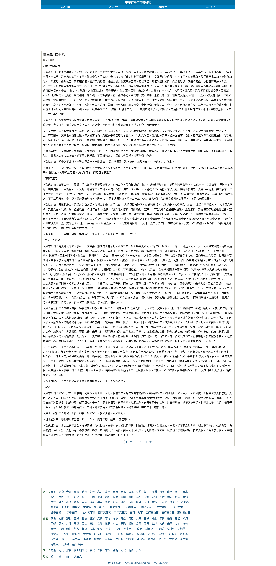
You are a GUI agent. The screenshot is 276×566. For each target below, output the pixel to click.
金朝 (115, 550)
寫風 (115, 491)
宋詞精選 (130, 507)
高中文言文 (120, 512)
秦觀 (53, 528)
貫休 (61, 523)
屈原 (146, 523)
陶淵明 (171, 528)
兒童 (68, 497)
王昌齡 (119, 534)
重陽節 (87, 507)
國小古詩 (178, 507)
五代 (99, 550)
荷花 (138, 491)
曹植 (177, 518)
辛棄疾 (127, 528)
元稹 (99, 518)
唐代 (92, 550)
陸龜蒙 (130, 534)
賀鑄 (84, 528)
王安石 (65, 534)
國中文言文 (104, 512)
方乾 (185, 523)
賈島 (138, 518)
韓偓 (162, 523)
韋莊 (99, 523)
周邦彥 (184, 534)
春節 (154, 502)
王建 (92, 523)
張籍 (169, 518)
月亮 (162, 491)
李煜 (107, 518)
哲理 (177, 497)
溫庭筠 (108, 534)
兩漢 (61, 550)
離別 (131, 497)
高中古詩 (72, 512)
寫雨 (99, 491)
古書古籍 (210, 7)
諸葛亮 (152, 534)
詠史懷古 (115, 507)
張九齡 (162, 539)
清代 (138, 550)
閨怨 (185, 497)
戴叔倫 (173, 539)
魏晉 (68, 550)
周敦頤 (55, 544)
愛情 (162, 497)
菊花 (146, 491)
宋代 (107, 550)
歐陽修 (76, 534)
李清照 (138, 528)
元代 (123, 550)
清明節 (185, 502)
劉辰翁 (130, 539)
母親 (76, 502)
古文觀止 (162, 507)
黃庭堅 (141, 539)
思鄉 (146, 497)
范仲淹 (162, 534)
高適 (177, 523)
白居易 (117, 528)
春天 (68, 491)
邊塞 (99, 497)
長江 (53, 497)
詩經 (131, 502)
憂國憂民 (99, 507)
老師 (68, 502)
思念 (154, 497)
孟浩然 (181, 528)
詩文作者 (162, 7)
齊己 (131, 518)
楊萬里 (141, 534)
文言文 (78, 556)
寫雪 (107, 491)
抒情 (115, 497)
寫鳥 (76, 497)
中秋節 (76, 507)
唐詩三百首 (152, 512)
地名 (107, 497)
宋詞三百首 (183, 512)
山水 (169, 491)
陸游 (92, 518)
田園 (92, 497)
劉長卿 (98, 534)
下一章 (148, 442)
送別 (138, 497)
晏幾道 (55, 539)
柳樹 (154, 491)
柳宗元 (55, 534)
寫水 (185, 491)
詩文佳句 (113, 7)
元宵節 (163, 502)
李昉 (52, 60)
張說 (92, 528)
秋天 (84, 491)
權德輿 (98, 539)
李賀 (162, 518)
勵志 (169, 497)
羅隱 (76, 523)
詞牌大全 (146, 507)
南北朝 (78, 550)
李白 (53, 518)
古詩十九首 (136, 512)
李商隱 (160, 528)
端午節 (55, 507)
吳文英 (76, 539)
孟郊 (53, 523)
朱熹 (169, 523)
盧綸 (131, 523)
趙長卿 (152, 539)
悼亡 (53, 502)
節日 (146, 502)
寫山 (177, 491)
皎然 (185, 518)
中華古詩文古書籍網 (138, 2)
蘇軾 (68, 518)
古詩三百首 (167, 512)
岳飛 (138, 523)
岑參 (115, 518)
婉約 (115, 502)
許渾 (68, 523)
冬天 (92, 491)
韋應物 (87, 534)
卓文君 (184, 539)
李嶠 (61, 528)
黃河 (61, 497)
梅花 (131, 491)
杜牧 (84, 518)
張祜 (84, 523)
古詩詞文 (65, 7)
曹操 (146, 518)
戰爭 (92, 502)
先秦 (53, 550)
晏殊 (123, 523)
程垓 (107, 528)
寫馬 (84, 497)
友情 (84, 502)
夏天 (76, 491)
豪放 (123, 502)
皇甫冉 (108, 539)
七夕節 (65, 507)
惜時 (107, 502)
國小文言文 (88, 512)
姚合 (115, 523)
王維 (76, 518)
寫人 (61, 502)
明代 (131, 550)
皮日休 (65, 539)
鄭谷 (76, 528)
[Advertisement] (127, 29)
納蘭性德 (77, 544)
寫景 (53, 491)
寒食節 (174, 502)
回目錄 (139, 442)
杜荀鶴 (173, 534)
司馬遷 (65, 544)
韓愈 (123, 518)
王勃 (107, 523)
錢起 (154, 523)
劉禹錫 (149, 528)
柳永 (154, 518)
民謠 (138, 502)
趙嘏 (68, 528)
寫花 (123, 491)
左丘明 (119, 539)
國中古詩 (56, 512)
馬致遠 (87, 539)
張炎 (99, 528)
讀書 (99, 502)
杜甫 (61, 518)
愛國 (123, 497)
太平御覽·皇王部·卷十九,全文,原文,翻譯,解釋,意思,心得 (129, 563)
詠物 (61, 491)
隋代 (84, 550)
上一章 (129, 442)
